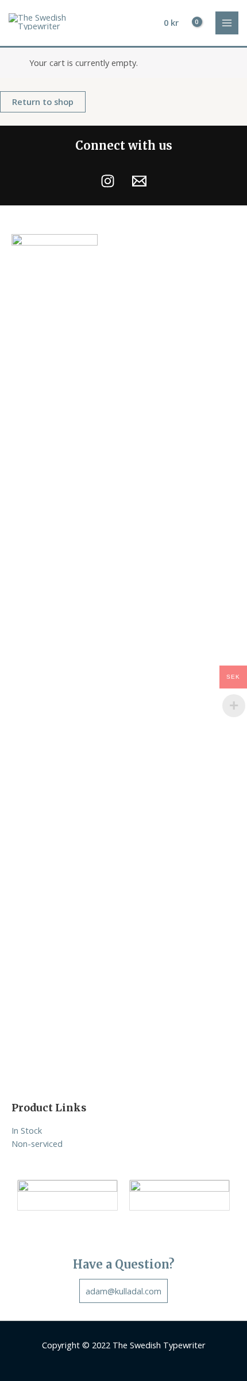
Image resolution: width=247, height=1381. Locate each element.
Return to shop (43, 101)
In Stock (26, 1130)
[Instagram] (108, 181)
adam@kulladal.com (123, 1291)
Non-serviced (37, 1143)
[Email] (139, 181)
